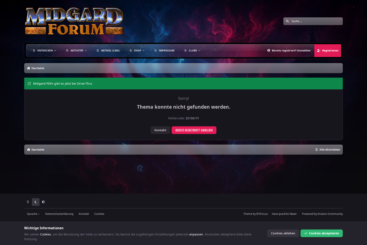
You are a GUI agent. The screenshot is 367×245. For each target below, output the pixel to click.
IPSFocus (262, 214)
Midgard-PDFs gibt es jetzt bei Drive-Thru (62, 83)
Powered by (322, 214)
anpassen (196, 234)
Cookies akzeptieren (324, 233)
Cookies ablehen (283, 233)
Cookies (99, 214)
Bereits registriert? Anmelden (194, 130)
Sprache (32, 214)
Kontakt (160, 130)
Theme (247, 214)
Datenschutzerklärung (59, 214)
